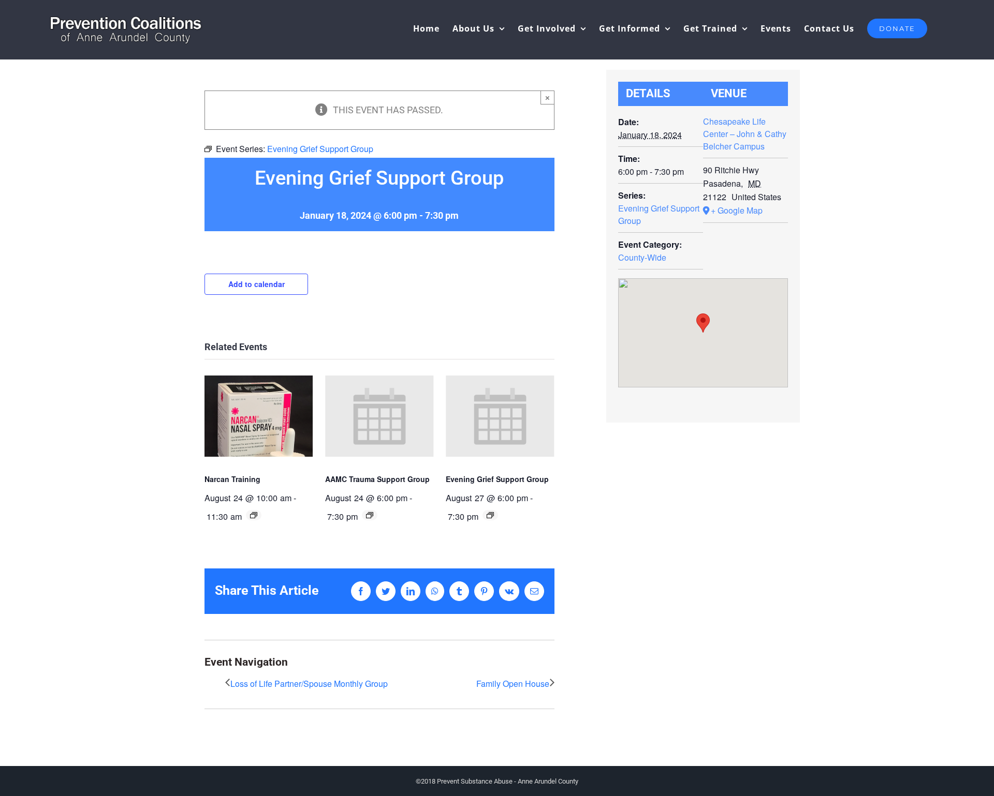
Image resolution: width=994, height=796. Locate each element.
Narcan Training (232, 479)
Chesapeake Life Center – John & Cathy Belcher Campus (744, 133)
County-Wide (642, 257)
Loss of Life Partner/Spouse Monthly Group (309, 683)
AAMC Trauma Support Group (377, 479)
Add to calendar (256, 284)
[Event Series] (253, 515)
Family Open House (512, 683)
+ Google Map (737, 210)
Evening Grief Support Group (497, 479)
